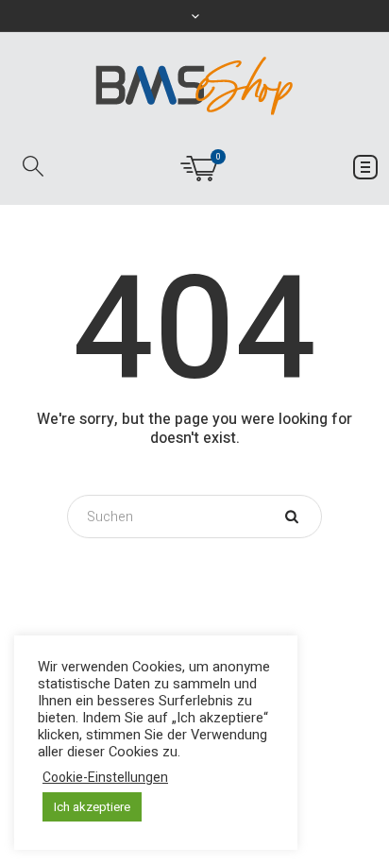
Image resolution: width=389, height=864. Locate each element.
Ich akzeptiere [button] (92, 807)
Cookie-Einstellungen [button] (105, 778)
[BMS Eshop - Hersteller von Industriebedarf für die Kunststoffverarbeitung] (194, 85)
